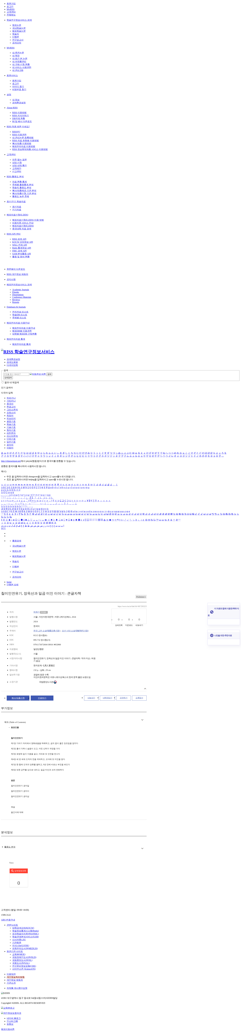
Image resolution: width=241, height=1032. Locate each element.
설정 (9, 94)
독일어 (10, 415)
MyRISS (11, 9)
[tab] (9, 847)
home (9, 582)
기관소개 (11, 983)
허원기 (36, 612)
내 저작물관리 (19, 61)
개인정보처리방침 (16, 977)
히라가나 (11, 398)
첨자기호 (11, 430)
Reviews (16, 299)
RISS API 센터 (14, 234)
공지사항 (11, 279)
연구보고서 (17, 40)
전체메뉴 (11, 15)
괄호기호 (11, 421)
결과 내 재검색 (11, 382)
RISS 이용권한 (19, 134)
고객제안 (16, 168)
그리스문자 (12, 409)
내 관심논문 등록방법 (22, 137)
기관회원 (16, 942)
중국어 (10, 404)
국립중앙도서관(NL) (22, 960)
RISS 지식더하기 (20, 115)
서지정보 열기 (145, 688)
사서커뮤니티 (19, 939)
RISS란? (16, 132)
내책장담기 (107, 698)
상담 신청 (17, 162)
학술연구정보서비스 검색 (19, 20)
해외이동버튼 (8, 1029)
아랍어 (10, 448)
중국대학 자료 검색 (21, 229)
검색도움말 (12, 362)
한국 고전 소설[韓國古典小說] (46, 631)
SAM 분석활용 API (21, 254)
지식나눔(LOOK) (20, 945)
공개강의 (16, 43)
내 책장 (16, 55)
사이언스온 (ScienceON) (24, 969)
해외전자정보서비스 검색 (19, 284)
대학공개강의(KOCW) (23, 928)
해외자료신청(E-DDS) (17, 215)
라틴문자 (11, 433)
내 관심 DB (17, 70)
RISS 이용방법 (19, 112)
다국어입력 (12, 365)
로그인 (10, 6)
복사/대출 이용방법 (21, 143)
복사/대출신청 (18, 698)
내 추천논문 (18, 53)
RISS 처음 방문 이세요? (18, 126)
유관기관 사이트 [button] (15, 951)
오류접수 (139, 698)
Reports (15, 302)
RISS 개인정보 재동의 (17, 274)
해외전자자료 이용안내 (18, 323)
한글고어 (11, 407)
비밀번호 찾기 (19, 89)
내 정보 (16, 100)
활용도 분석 (9, 847)
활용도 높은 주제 (20, 196)
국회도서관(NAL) (21, 963)
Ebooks (15, 292)
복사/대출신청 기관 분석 (24, 193)
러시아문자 (12, 436)
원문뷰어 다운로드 (16, 269)
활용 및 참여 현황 (21, 256)
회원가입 (11, 3)
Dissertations (18, 294)
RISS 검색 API (19, 239)
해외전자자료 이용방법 (23, 146)
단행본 (15, 37)
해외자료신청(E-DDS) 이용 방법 (28, 220)
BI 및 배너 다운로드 (22, 121)
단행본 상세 (12, 584)
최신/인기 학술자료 (16, 201)
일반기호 (11, 442)
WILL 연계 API (19, 245)
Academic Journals (20, 289)
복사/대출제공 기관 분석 (24, 190)
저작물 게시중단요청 (17, 988)
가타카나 (11, 401)
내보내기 (91, 698)
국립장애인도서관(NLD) (24, 957)
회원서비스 (12, 75)
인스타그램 (12, 1021)
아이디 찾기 (18, 86)
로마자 (10, 445)
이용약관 (11, 974)
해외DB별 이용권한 (22, 331)
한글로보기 (141, 597)
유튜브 (10, 1024)
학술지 (15, 34)
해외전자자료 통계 (16, 339)
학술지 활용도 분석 (21, 187)
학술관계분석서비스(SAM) (25, 937)
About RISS (12, 108)
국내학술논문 (19, 28)
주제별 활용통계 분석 (22, 184)
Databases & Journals (16, 307)
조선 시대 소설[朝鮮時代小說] (75, 631)
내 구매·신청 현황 (21, 64)
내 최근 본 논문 (19, 58)
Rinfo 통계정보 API (21, 248)
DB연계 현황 (18, 118)
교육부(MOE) (18, 954)
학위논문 (16, 25)
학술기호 (11, 424)
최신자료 (16, 207)
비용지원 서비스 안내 (22, 223)
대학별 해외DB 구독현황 (24, 334)
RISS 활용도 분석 (15, 176)
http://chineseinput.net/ (11, 461)
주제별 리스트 (19, 317)
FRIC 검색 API (19, 251)
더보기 (142, 720)
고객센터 (11, 12)
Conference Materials (21, 297)
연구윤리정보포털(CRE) (24, 966)
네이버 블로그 (14, 1018)
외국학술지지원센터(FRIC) (25, 934)
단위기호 (11, 439)
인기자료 (16, 209)
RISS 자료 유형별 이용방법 (25, 140)
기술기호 (11, 427)
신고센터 (16, 171)
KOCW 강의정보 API (22, 242)
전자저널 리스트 (20, 312)
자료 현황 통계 (19, 182)
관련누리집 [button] (12, 925)
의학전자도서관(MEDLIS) (25, 948)
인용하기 (42, 698)
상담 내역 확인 (19, 165)
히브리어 (11, 418)
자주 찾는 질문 (19, 159)
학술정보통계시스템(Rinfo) (25, 931)
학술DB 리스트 (19, 315)
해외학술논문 (19, 31)
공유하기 (123, 698)
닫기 (3, 528)
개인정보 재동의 (15, 980)
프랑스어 (11, 412)
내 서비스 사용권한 (21, 67)
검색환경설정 (19, 102)
